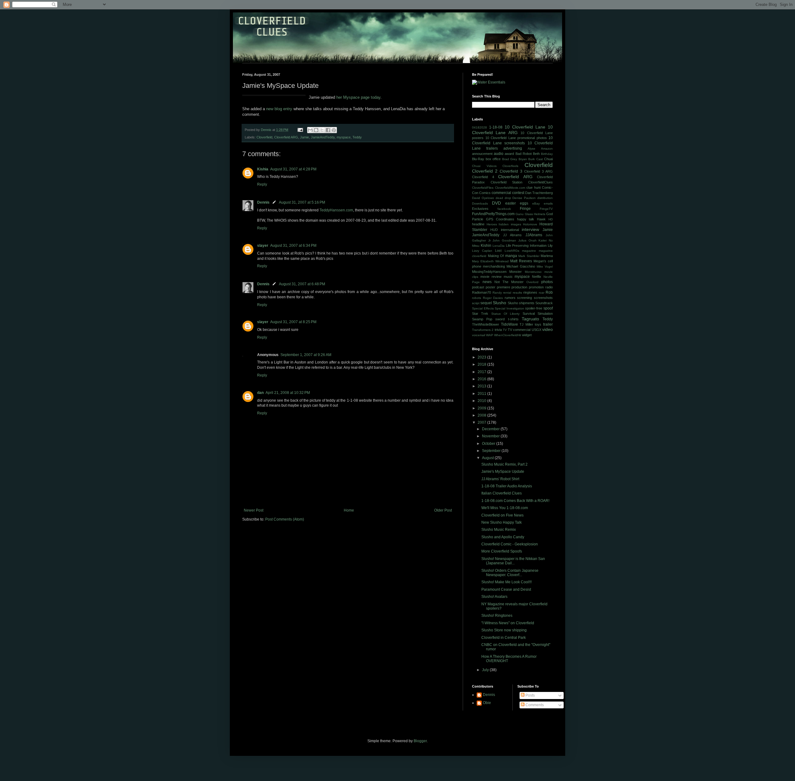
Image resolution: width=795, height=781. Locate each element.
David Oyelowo (483, 198)
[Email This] (310, 130)
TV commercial (519, 330)
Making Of (496, 256)
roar (541, 292)
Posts (530, 695)
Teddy (357, 137)
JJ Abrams (512, 235)
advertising (512, 148)
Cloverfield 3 (511, 171)
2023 (482, 357)
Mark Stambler (528, 256)
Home (349, 510)
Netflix (536, 276)
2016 (482, 379)
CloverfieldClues (540, 182)
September (492, 451)
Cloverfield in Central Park (503, 637)
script (475, 303)
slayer (262, 245)
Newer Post (253, 510)
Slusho (499, 302)
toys (538, 324)
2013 (482, 386)
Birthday (547, 154)
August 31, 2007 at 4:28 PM (293, 169)
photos (547, 282)
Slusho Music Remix (498, 529)
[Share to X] (322, 130)
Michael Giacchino (521, 266)
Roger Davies (493, 298)
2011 (482, 393)
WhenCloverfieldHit (507, 335)
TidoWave (509, 324)
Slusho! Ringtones (496, 615)
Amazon (547, 148)
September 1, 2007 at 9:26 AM (305, 355)
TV (505, 330)
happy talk (525, 219)
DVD (496, 203)
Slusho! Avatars (494, 596)
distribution (545, 198)
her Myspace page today (358, 97)
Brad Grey (509, 159)
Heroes (492, 224)
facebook (504, 208)
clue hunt (533, 187)
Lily (550, 245)
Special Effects (483, 308)
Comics (485, 193)
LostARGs (512, 250)
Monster (515, 271)
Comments (534, 705)
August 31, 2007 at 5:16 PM (302, 202)
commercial (501, 193)
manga (511, 256)
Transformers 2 (482, 330)
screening (524, 298)
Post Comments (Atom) (284, 519)
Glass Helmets (535, 214)
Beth (536, 154)
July (486, 670)
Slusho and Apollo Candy (502, 537)
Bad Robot (524, 154)
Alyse (531, 148)
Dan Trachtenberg (539, 193)
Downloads (480, 203)
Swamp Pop (482, 319)
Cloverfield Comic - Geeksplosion (509, 544)
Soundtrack (544, 303)
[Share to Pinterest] (334, 130)
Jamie (304, 137)
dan (260, 392)
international (510, 230)
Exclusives (480, 208)
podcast (478, 287)
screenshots (543, 298)
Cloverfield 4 (483, 177)
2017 (482, 372)
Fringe (525, 208)
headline (478, 224)
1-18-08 (495, 127)
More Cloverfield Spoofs (501, 551)
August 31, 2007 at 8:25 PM (293, 322)
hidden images (510, 224)
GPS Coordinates (500, 219)
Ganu (520, 214)
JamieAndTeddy (323, 137)
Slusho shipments (521, 303)
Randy (497, 292)
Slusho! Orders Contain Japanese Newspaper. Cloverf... (509, 572)
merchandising (494, 266)
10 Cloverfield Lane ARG (512, 129)
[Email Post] (300, 130)
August (488, 458)
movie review (491, 276)
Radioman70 (481, 292)
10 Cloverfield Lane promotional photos (516, 138)
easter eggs (516, 203)
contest (518, 193)
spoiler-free (533, 308)
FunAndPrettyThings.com (493, 214)
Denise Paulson (524, 198)
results (517, 292)
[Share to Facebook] (328, 130)
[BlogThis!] (316, 130)
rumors (510, 298)
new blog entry (279, 108)
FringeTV (546, 208)
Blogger (420, 741)
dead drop (503, 198)
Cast (539, 159)
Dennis (263, 202)
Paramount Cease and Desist (506, 589)
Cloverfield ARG (286, 137)
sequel (486, 303)
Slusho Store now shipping (504, 630)
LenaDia (499, 245)
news (487, 282)
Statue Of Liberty (505, 313)
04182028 (479, 127)
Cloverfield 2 (484, 171)
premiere (503, 287)
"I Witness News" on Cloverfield (507, 623)
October (489, 443)
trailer (548, 324)
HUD (494, 230)
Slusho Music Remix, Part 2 (504, 464)
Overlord (532, 282)
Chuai (548, 159)
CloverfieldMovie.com (510, 187)
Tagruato (530, 318)
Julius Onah (527, 240)
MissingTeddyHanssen (489, 271)
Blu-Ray (478, 159)
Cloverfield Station (507, 182)
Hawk (541, 219)
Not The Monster (509, 282)
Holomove (530, 224)
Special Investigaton (509, 308)
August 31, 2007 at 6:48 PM (302, 284)
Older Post (443, 510)
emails (548, 203)
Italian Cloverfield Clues (501, 493)
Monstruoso (533, 271)
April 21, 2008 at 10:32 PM (288, 392)
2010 (482, 401)
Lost (498, 250)
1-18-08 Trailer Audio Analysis (506, 486)
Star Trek (480, 313)
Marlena (547, 256)
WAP (489, 335)
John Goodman (504, 240)
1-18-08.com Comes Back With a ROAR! (515, 501)
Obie (487, 703)
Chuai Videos (484, 166)
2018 (482, 364)
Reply (262, 184)
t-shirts (513, 319)
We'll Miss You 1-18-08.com (504, 508)
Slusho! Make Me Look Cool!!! (506, 582)
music (508, 276)
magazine (529, 250)
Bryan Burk (527, 159)
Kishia (262, 169)
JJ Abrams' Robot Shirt (500, 479)
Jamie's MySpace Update (502, 471)
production (519, 287)
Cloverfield (264, 137)
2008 (482, 415)
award (509, 154)
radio (549, 287)
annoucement (482, 154)
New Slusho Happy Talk (501, 522)
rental (507, 292)
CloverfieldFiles (482, 187)
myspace (344, 137)
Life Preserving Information (526, 245)
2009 (482, 408)
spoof (548, 308)
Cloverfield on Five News (502, 515)
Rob (549, 292)
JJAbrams (533, 235)
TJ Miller (526, 324)
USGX (536, 330)
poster (490, 287)
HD (550, 219)
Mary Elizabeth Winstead (490, 261)
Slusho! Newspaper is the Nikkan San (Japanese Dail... (513, 561)
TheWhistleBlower (485, 324)
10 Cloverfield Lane (525, 126)
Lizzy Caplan (482, 250)
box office (493, 159)
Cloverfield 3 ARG (538, 171)
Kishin (486, 245)
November (491, 436)
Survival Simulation (538, 313)
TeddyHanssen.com (336, 210)
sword (500, 319)
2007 (482, 422)
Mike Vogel (545, 266)
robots (476, 298)
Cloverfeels (510, 166)
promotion (536, 287)
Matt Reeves (521, 261)
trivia (498, 330)
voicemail (478, 335)
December (491, 429)
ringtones (530, 292)
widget (527, 335)
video (547, 329)
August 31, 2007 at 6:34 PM (293, 245)
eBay (536, 203)
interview (530, 229)
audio (498, 153)
